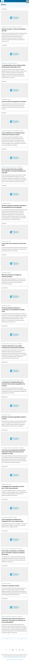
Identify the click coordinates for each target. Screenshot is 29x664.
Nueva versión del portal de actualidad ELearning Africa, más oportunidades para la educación (14, 165)
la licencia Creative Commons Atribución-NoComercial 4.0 (14, 657)
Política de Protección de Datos (17, 659)
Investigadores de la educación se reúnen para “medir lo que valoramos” (14, 481)
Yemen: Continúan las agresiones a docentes (14, 95)
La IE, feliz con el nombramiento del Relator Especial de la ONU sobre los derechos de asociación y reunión (14, 446)
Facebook (6, 650)
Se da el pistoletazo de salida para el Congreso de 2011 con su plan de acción (14, 513)
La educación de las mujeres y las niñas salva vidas (14, 237)
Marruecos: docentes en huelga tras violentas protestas (14, 269)
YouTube (13, 650)
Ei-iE (2, 1)
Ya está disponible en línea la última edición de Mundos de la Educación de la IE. (14, 61)
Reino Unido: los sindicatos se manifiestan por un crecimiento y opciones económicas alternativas (14, 546)
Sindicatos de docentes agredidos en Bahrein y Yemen (14, 411)
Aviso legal (8, 659)
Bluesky (19, 650)
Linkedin (23, 650)
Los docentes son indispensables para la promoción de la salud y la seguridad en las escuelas (14, 377)
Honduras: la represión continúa (14, 580)
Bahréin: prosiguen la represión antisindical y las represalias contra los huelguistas (14, 202)
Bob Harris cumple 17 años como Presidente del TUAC (14, 25)
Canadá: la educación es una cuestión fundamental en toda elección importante (14, 342)
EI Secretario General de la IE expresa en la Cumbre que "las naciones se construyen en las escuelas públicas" (14, 615)
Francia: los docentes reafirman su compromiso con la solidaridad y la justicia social (14, 305)
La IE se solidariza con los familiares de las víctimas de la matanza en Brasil (14, 129)
